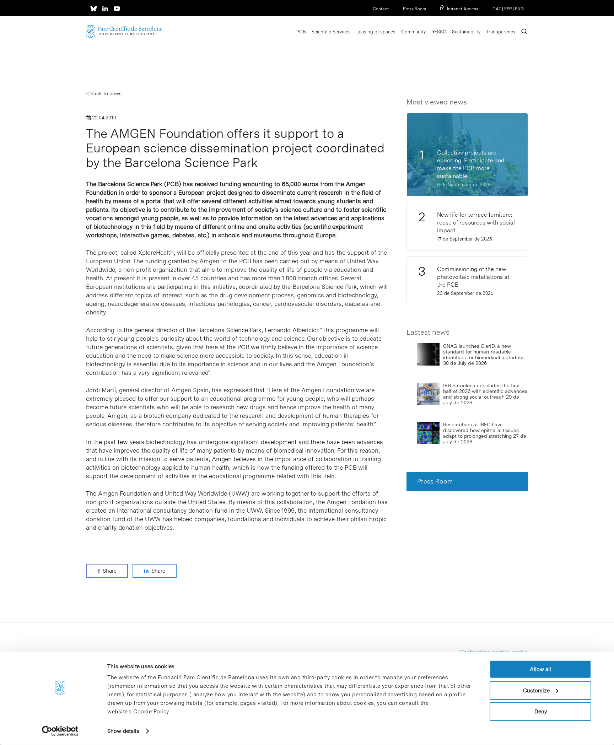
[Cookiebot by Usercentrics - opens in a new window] (60, 731)
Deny (540, 711)
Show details (123, 731)
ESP (508, 8)
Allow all (540, 669)
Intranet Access (462, 8)
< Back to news (104, 93)
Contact (381, 8)
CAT (496, 8)
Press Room (414, 8)
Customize (536, 690)
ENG (519, 8)
